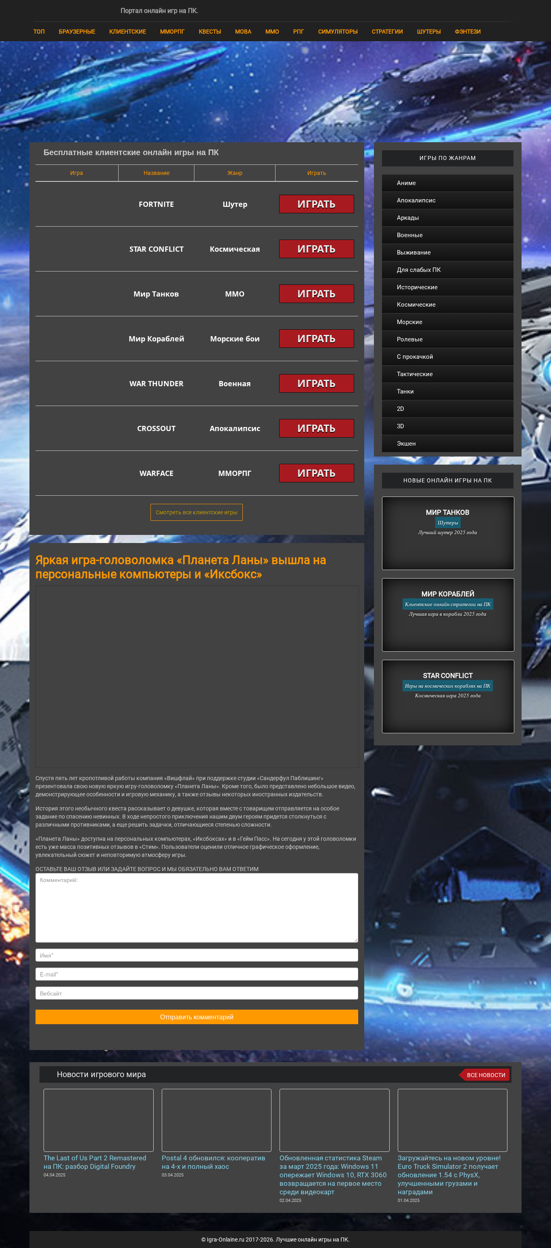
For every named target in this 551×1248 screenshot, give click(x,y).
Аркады (408, 217)
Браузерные (77, 31)
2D (400, 408)
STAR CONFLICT (156, 249)
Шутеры (429, 31)
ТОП (39, 31)
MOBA (243, 31)
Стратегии (387, 31)
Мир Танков (156, 294)
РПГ (298, 31)
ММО (272, 31)
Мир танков (448, 512)
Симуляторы (338, 31)
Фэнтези (468, 31)
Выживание (414, 252)
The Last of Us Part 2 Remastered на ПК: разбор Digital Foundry (95, 1162)
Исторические (417, 287)
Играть (316, 203)
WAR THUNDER (156, 383)
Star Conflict (448, 675)
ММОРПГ (172, 31)
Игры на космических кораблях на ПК (447, 685)
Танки (405, 391)
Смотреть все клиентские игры (197, 512)
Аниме (406, 183)
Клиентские (127, 31)
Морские (409, 322)
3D (400, 426)
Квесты (210, 31)
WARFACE (156, 473)
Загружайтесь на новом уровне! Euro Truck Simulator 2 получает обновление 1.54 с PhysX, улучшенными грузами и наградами (449, 1175)
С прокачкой (415, 356)
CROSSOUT (156, 428)
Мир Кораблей (156, 338)
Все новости (486, 1075)
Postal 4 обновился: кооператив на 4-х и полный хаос (213, 1162)
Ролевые (410, 339)
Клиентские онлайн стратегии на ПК (448, 604)
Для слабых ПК (419, 270)
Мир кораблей (448, 594)
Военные (410, 235)
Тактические (415, 374)
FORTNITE (156, 204)
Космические (416, 304)
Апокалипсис (416, 200)
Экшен (406, 443)
